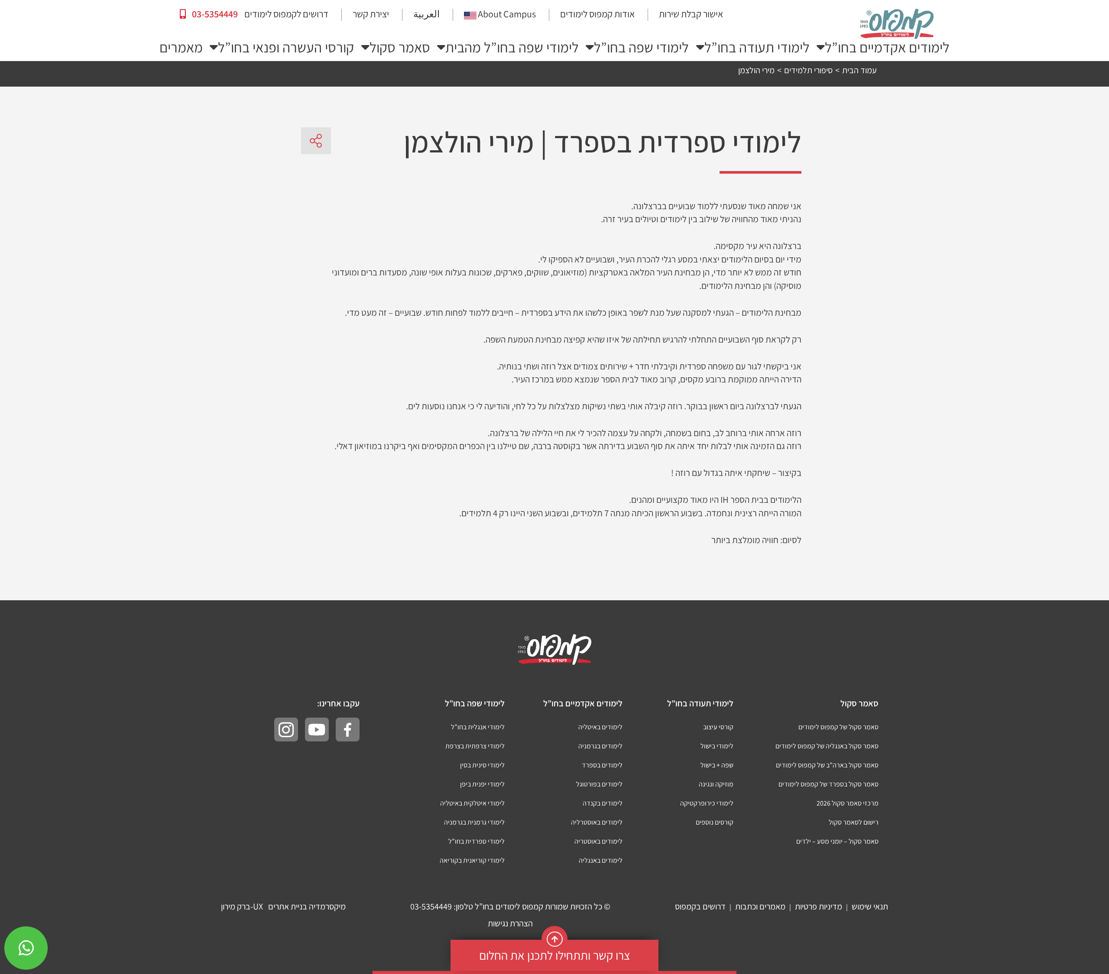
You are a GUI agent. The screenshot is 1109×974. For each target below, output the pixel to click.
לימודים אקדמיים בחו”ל (887, 47)
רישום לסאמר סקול (854, 822)
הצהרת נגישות (510, 923)
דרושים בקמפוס (700, 906)
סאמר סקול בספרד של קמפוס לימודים (828, 784)
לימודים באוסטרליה (597, 822)
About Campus (507, 14)
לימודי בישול (716, 746)
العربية (426, 14)
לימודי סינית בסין (482, 765)
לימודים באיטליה (600, 726)
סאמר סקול (400, 47)
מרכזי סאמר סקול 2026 (848, 803)
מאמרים (181, 47)
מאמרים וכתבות (760, 906)
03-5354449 (214, 14)
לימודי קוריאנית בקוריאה (472, 860)
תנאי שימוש (870, 906)
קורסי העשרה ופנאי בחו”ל (286, 47)
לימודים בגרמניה (600, 746)
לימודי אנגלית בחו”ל (478, 726)
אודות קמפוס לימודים (597, 14)
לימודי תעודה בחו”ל (757, 47)
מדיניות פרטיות (818, 906)
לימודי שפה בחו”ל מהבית (512, 47)
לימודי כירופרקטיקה (706, 803)
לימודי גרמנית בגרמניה (474, 822)
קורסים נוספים (714, 822)
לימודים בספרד (602, 765)
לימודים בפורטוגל (599, 784)
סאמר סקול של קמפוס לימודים (838, 726)
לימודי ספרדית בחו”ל (476, 841)
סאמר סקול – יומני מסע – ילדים (837, 841)
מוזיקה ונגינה (716, 784)
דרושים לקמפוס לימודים (286, 14)
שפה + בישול (716, 765)
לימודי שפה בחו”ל (641, 47)
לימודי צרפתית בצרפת (475, 746)
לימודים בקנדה (603, 803)
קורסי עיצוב (718, 726)
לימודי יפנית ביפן (482, 784)
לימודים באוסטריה (598, 841)
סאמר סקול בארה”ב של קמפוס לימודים (827, 765)
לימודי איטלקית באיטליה (472, 803)
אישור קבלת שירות (691, 14)
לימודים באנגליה (601, 860)
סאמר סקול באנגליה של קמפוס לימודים (827, 746)
